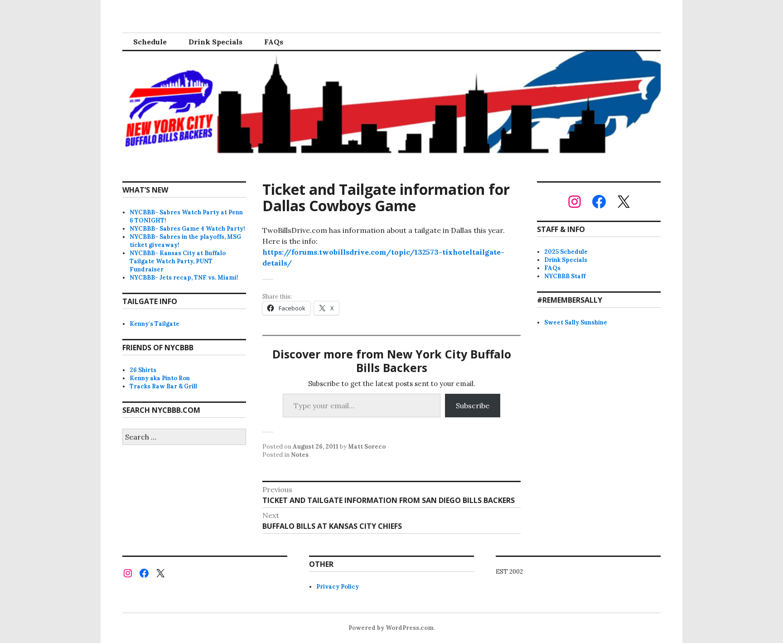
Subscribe (472, 405)
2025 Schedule (566, 252)
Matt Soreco (367, 446)
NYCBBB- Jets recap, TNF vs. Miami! (184, 277)
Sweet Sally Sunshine (575, 322)
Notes (300, 455)
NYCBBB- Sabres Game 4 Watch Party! (187, 228)
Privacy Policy (337, 586)
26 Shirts (143, 370)
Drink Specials (215, 41)
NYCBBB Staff (564, 276)
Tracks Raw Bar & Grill (163, 386)
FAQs (273, 41)
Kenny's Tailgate (154, 324)
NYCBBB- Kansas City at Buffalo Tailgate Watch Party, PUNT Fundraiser (178, 261)
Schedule (150, 41)
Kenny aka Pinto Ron (160, 378)
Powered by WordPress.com (391, 628)
